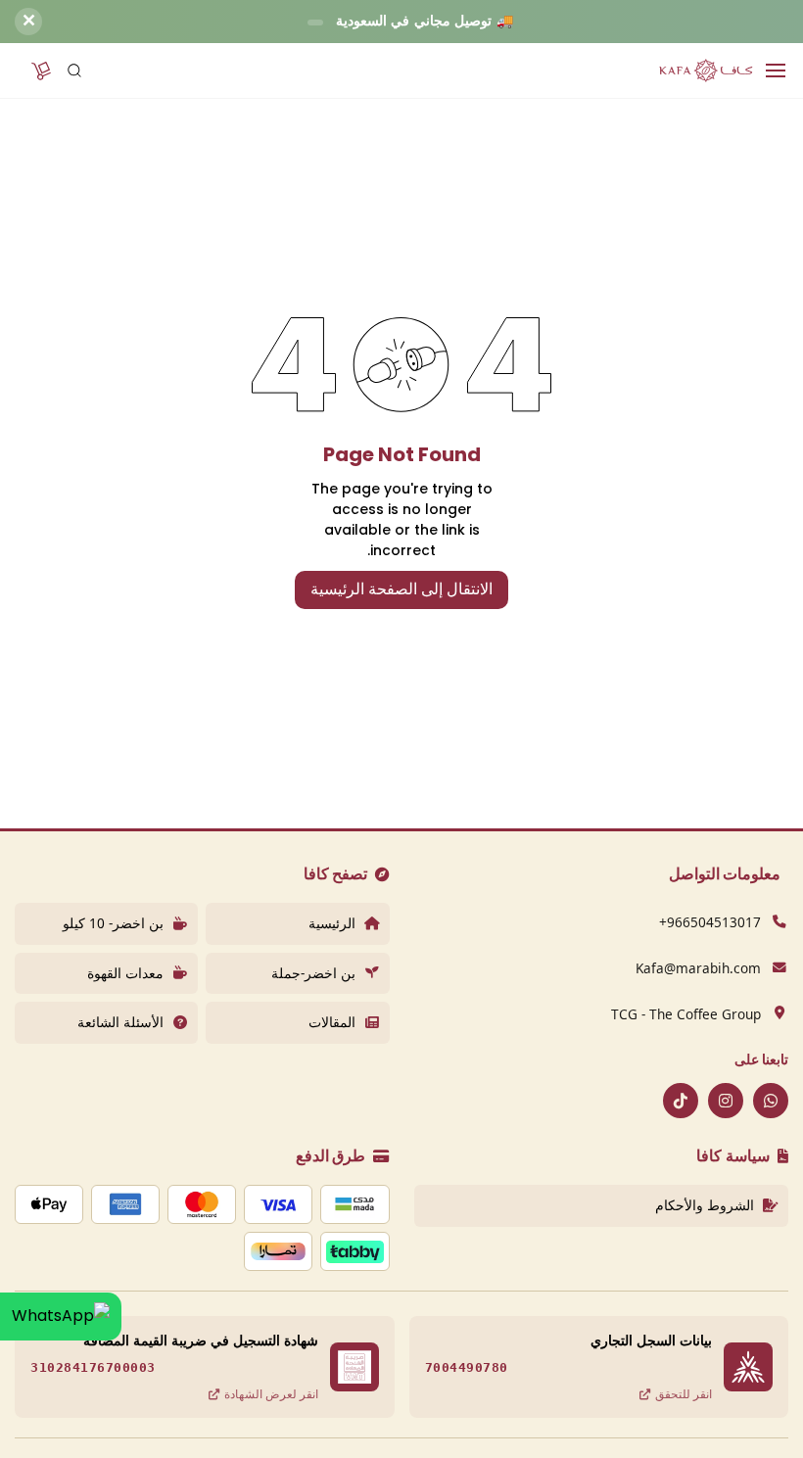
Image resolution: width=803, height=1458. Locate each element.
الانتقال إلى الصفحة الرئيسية (401, 589)
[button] (41, 70)
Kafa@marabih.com (698, 968)
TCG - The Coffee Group (686, 1014)
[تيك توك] (680, 1100)
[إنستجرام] (725, 1100)
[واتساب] (770, 1100)
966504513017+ (710, 922)
